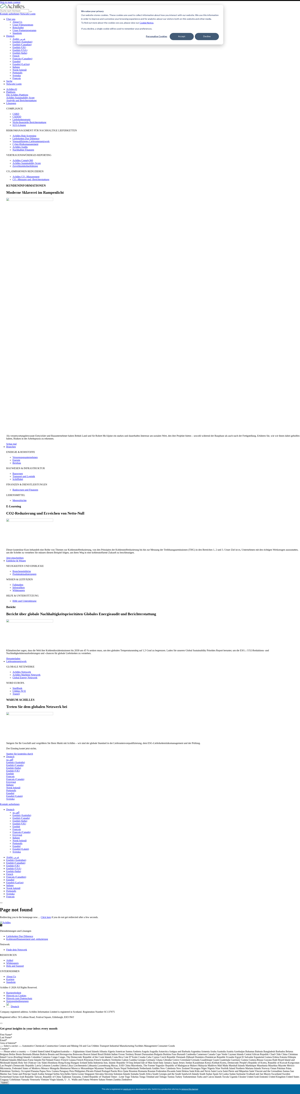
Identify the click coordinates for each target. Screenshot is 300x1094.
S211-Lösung (19, 125)
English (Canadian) (22, 44)
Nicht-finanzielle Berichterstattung (29, 122)
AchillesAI (11, 89)
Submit (4, 1083)
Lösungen (11, 103)
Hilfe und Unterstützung (24, 601)
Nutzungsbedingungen (17, 1001)
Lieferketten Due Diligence (25, 138)
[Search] (31, 11)
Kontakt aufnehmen (10, 13)
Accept (181, 36)
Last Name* (6, 1037)
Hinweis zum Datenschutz (19, 998)
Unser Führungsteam (22, 24)
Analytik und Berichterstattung (21, 100)
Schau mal (11, 444)
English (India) (19, 53)
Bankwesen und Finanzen (25, 489)
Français (16, 78)
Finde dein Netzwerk (16, 949)
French (15, 55)
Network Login (27, 13)
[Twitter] (1, 925)
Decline (207, 36)
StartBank (17, 688)
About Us (17, 22)
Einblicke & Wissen (16, 560)
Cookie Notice (146, 22)
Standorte (17, 33)
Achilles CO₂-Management (25, 176)
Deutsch (10, 36)
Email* (3, 1040)
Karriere (10, 979)
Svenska (16, 75)
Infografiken (18, 587)
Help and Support (15, 966)
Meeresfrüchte (19, 500)
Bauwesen (17, 473)
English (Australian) (22, 41)
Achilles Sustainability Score (20, 97)
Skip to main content (10, 2)
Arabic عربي (18, 39)
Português (17, 72)
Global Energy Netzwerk (24, 677)
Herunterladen (13, 658)
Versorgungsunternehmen (25, 457)
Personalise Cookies (156, 36)
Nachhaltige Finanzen (23, 149)
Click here (46, 917)
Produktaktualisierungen (24, 574)
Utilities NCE (19, 691)
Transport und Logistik (23, 476)
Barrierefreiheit (13, 992)
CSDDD (16, 116)
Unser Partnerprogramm (24, 30)
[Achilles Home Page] (12, 7)
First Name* (6, 1034)
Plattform (10, 92)
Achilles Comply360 (22, 160)
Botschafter (18, 27)
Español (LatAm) (21, 64)
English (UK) (19, 47)
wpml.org (127, 1089)
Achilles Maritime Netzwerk (26, 674)
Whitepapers (18, 590)
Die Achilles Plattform (17, 95)
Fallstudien (17, 584)
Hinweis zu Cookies (16, 995)
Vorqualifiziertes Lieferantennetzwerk (31, 141)
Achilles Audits (20, 147)
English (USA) (19, 50)
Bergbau (16, 463)
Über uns (10, 19)
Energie (16, 460)
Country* (4, 1048)
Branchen (11, 446)
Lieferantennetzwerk (16, 661)
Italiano (16, 67)
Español (16, 61)
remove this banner (189, 1089)
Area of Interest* (8, 1043)
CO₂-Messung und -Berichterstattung (30, 179)
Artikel (9, 960)
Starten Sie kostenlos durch (19, 753)
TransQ (16, 693)
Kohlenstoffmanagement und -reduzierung (27, 939)
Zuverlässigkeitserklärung (25, 166)
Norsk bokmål (19, 70)
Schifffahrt (17, 479)
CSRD (15, 114)
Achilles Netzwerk (21, 672)
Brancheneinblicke (21, 571)
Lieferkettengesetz (21, 119)
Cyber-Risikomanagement (25, 144)
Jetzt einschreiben (15, 558)
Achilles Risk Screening (24, 135)
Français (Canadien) (22, 58)
